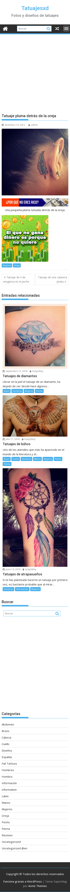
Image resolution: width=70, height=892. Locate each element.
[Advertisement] (35, 72)
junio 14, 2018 (12, 569)
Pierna (39, 390)
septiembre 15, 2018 (16, 371)
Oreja (17, 265)
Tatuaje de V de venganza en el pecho (16, 279)
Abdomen (8, 724)
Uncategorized (11, 842)
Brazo (7, 390)
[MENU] (66, 28)
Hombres (17, 390)
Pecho (58, 458)
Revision (7, 835)
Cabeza (6, 737)
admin (34, 124)
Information (9, 789)
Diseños (7, 750)
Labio (5, 796)
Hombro (7, 776)
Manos (37, 458)
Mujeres (7, 265)
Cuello (16, 458)
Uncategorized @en (14, 848)
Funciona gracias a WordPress (22, 881)
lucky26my (37, 371)
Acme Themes (37, 886)
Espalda (7, 757)
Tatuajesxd (35, 8)
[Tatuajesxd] (5, 28)
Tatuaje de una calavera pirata (52, 279)
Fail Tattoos (9, 763)
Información (22, 589)
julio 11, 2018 (12, 439)
